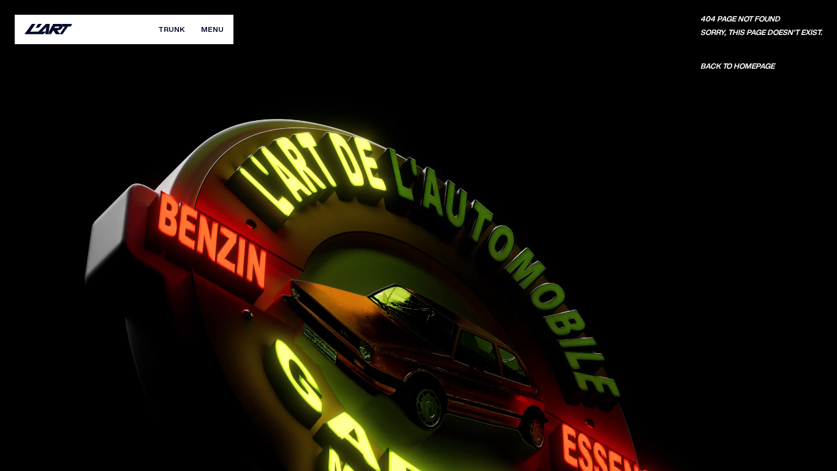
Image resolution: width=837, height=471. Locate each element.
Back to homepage (737, 66)
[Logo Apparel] (48, 29)
